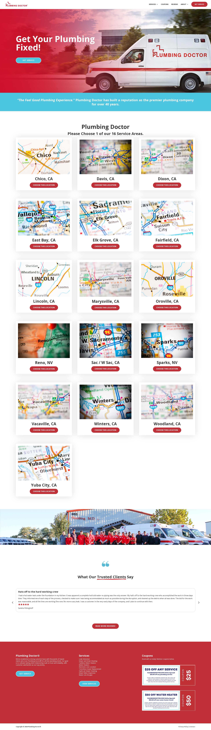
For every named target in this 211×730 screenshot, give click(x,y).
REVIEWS (174, 4)
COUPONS (164, 4)
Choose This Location (44, 185)
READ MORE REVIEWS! (105, 626)
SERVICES (152, 4)
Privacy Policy (183, 727)
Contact (192, 727)
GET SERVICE (199, 4)
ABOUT (183, 4)
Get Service (25, 673)
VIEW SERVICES (89, 683)
